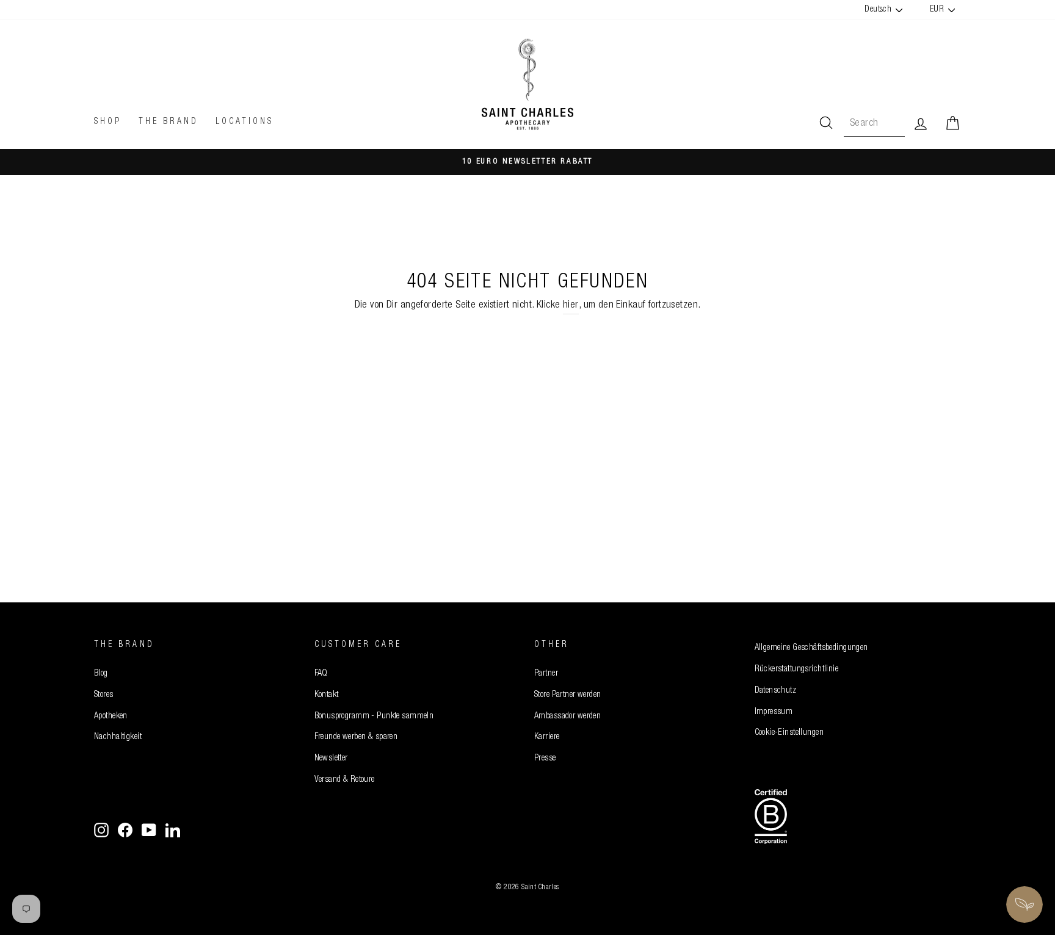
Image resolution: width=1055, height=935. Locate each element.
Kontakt (326, 695)
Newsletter (331, 758)
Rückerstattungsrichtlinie (797, 669)
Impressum (774, 712)
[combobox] (874, 123)
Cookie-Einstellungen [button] (789, 733)
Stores (104, 695)
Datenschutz (776, 691)
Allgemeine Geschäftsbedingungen (811, 648)
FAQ (321, 674)
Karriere (546, 737)
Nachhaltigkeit (118, 737)
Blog (101, 674)
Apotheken (111, 716)
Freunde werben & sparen (356, 737)
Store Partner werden (567, 695)
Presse (545, 758)
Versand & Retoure (344, 780)
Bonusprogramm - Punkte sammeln (374, 716)
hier (571, 305)
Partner (546, 674)
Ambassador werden (567, 716)
